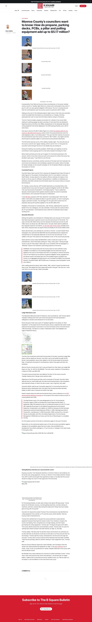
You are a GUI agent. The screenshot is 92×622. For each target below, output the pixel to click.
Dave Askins (9, 31)
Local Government (25, 10)
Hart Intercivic (59, 546)
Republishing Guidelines (67, 619)
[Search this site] (6, 6)
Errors (76, 10)
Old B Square (25, 18)
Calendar (70, 10)
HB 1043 (28, 197)
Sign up (20, 619)
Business (46, 10)
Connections (39, 10)
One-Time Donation (55, 619)
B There (64, 10)
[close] (90, 2)
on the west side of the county (51, 225)
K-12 (60, 10)
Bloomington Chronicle (29, 619)
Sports (33, 10)
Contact (46, 619)
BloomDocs (39, 619)
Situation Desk (53, 10)
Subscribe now (47, 609)
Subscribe (83, 5)
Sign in (76, 5)
